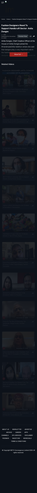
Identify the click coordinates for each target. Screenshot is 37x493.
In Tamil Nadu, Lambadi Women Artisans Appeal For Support (15, 149)
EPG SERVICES (16, 435)
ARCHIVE (9, 432)
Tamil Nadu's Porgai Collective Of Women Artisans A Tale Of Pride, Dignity (15, 235)
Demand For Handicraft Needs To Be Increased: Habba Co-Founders (14, 294)
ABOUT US (5, 429)
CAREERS (18, 432)
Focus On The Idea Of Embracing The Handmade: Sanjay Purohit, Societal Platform (14, 323)
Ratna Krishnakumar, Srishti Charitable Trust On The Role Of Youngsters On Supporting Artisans (16, 354)
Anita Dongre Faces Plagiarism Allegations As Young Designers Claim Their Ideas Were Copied (15, 91)
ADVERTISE (28, 429)
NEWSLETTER (16, 429)
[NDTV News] (9, 8)
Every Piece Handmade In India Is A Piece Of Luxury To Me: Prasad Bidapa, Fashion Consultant (15, 264)
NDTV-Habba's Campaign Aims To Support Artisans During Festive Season (16, 178)
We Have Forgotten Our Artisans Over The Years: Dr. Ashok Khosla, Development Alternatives (15, 384)
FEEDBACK (5, 438)
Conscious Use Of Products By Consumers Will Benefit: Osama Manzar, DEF (16, 414)
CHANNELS (5, 435)
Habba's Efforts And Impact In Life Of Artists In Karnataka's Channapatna (16, 206)
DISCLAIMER (29, 435)
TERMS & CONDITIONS (18, 441)
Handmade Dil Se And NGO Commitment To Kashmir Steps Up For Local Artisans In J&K (16, 121)
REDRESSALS (27, 438)
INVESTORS (16, 438)
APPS (26, 432)
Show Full (17, 54)
